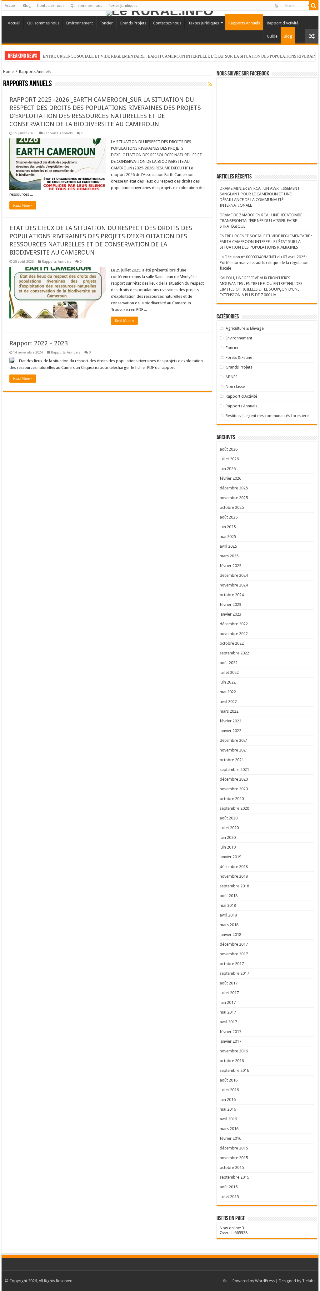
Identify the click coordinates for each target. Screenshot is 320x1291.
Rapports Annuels (244, 23)
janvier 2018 (230, 934)
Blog (27, 5)
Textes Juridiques (122, 5)
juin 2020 (228, 837)
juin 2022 (228, 682)
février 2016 (230, 1138)
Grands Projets (133, 23)
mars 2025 (229, 556)
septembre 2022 (234, 653)
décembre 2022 (234, 624)
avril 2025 (228, 546)
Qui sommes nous (86, 5)
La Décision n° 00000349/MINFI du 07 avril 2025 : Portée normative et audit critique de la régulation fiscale (264, 263)
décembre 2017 (234, 944)
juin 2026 (228, 468)
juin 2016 (228, 1099)
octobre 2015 (232, 1167)
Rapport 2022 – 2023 (38, 343)
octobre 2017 (232, 963)
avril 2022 (228, 701)
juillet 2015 (229, 1196)
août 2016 (229, 1080)
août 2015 (229, 1187)
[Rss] (276, 6)
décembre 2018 (234, 866)
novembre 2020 (234, 789)
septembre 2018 (234, 886)
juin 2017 (228, 1002)
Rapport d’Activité (282, 23)
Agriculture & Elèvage (245, 328)
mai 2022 (228, 691)
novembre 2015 (234, 1157)
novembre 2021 (234, 750)
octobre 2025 (232, 507)
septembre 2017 (234, 973)
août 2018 (229, 895)
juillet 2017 (229, 992)
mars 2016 (229, 1128)
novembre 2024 (234, 585)
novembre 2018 (234, 876)
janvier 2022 (230, 730)
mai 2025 (228, 536)
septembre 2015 (234, 1177)
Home (8, 71)
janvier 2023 (230, 614)
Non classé (235, 386)
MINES (232, 376)
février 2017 (230, 1031)
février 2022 (230, 721)
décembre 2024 (234, 575)
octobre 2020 (232, 798)
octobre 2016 (232, 1060)
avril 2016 (228, 1119)
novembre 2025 (234, 497)
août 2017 (229, 983)
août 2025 (229, 517)
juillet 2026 (229, 459)
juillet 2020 (229, 827)
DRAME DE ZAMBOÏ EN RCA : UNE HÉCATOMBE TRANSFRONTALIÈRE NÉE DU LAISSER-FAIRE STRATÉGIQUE (261, 221)
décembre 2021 (234, 740)
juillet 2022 (229, 672)
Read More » (22, 205)
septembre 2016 (234, 1070)
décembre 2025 (234, 488)
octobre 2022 (232, 643)
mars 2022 (229, 711)
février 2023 (230, 604)
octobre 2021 (232, 759)
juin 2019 (228, 847)
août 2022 (229, 662)
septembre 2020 (234, 808)
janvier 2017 (230, 1041)
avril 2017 (228, 1022)
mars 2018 (229, 924)
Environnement (79, 23)
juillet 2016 (229, 1089)
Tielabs (308, 1280)
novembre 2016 (234, 1051)
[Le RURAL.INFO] (160, 13)
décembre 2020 (234, 779)
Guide (272, 36)
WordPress (265, 1280)
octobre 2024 (232, 594)
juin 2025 (228, 526)
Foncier (106, 23)
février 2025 (230, 565)
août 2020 (229, 818)
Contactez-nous (50, 5)
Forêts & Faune (239, 357)
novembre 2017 (234, 954)
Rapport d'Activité (241, 396)
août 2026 (229, 449)
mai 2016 (228, 1109)
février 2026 (230, 478)
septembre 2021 (234, 769)
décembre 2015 (234, 1148)
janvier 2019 (230, 857)
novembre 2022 (234, 633)
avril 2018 (228, 915)
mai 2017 (228, 1012)
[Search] (313, 5)
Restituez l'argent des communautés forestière (267, 415)
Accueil (11, 5)
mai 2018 (228, 905)
